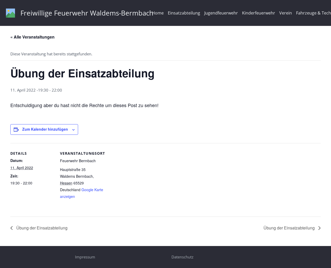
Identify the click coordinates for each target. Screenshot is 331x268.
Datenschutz (182, 256)
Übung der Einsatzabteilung (41, 228)
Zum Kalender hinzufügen (45, 129)
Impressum (85, 256)
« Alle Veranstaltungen (32, 37)
